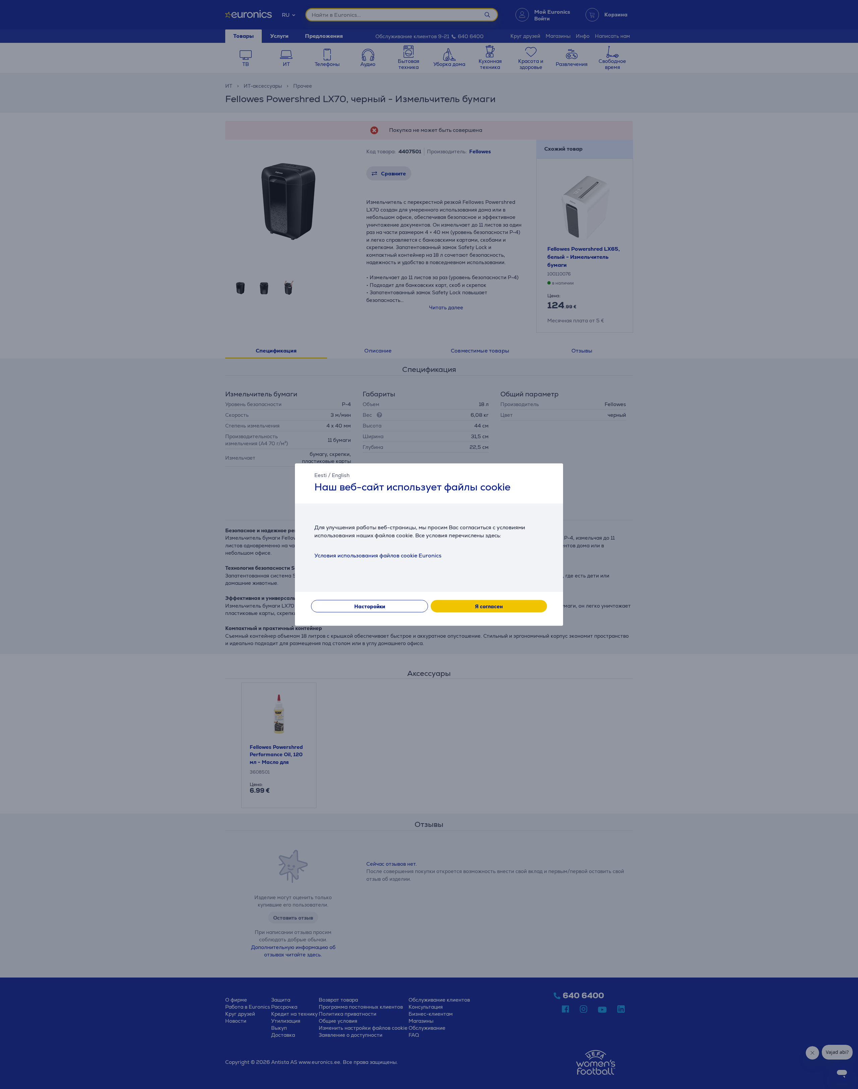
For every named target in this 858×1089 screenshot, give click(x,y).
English (341, 475)
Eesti (320, 475)
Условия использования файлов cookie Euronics (377, 555)
